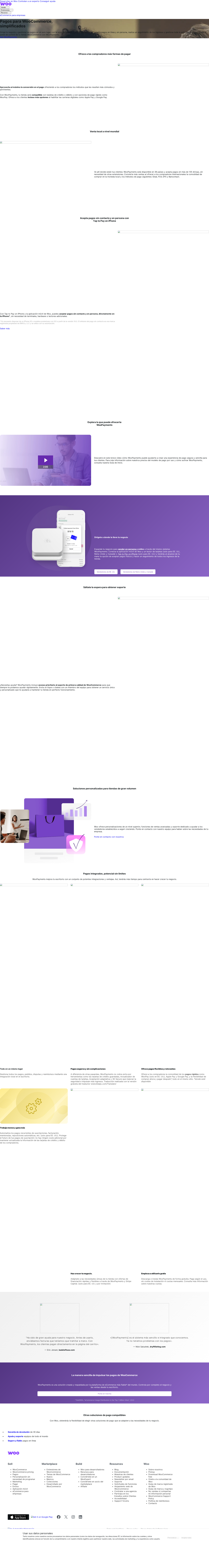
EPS (164, 176)
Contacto (152, 1503)
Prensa (151, 1472)
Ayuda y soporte (15, 1436)
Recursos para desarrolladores (88, 1473)
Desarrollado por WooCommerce (54, 1485)
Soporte (118, 1481)
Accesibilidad (120, 1498)
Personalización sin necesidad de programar (24, 1478)
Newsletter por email (124, 1479)
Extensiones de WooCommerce (54, 1470)
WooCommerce (20, 1469)
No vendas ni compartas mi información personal (159, 1492)
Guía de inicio (116, 462)
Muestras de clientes (123, 1474)
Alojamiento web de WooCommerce (123, 1487)
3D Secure (117, 1079)
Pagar (15, 1484)
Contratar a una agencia (125, 1491)
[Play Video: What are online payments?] (45, 460)
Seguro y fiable (15, 1440)
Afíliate (84, 1486)
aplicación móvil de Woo (39, 314)
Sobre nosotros (155, 1469)
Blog (116, 1469)
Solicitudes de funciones (125, 1484)
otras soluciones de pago (102, 1420)
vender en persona (127, 549)
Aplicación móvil (20, 1489)
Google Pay (183, 1076)
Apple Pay (170, 1076)
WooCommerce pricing (23, 1472)
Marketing (17, 1481)
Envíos (16, 1486)
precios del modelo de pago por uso (157, 460)
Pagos (15, 1474)
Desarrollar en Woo (9, 1)
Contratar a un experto (29, 1)
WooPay (3, 97)
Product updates (122, 1477)
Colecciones (52, 1481)
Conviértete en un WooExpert (89, 1478)
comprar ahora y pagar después (156, 1079)
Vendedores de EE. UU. (106, 572)
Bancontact (174, 176)
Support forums (121, 1501)
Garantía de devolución (19, 1432)
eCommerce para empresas (20, 1492)
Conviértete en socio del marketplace (92, 1482)
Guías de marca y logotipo (160, 1489)
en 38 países (157, 172)
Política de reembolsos (158, 1501)
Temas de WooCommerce (58, 1474)
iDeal (155, 176)
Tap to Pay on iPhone (128, 554)
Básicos (50, 1479)
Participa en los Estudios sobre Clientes (125, 1494)
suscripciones (41, 1133)
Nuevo (49, 1477)
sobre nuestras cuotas (151, 1283)
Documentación (121, 1472)
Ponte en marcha (104, 1394)
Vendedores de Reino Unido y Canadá (138, 572)
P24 (160, 176)
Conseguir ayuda (47, 1)
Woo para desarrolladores (92, 1469)
